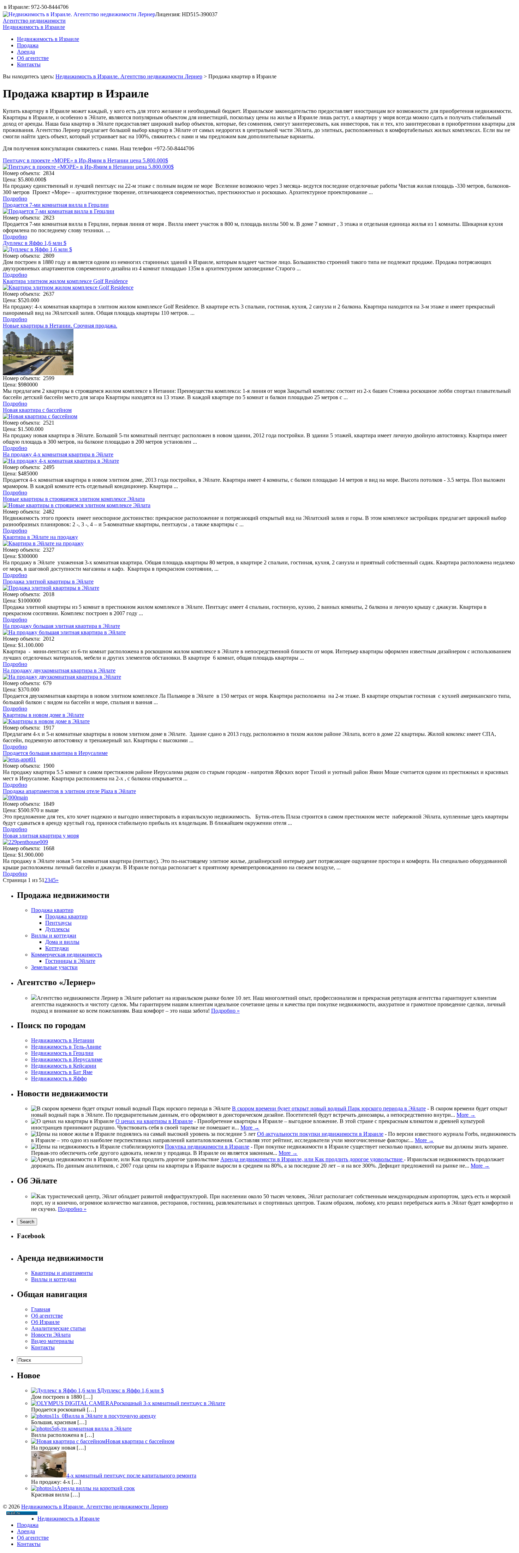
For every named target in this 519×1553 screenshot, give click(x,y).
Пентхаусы (58, 923)
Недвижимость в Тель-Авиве (66, 1047)
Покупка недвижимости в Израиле (207, 1147)
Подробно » (225, 1011)
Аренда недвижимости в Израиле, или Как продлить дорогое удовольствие (312, 1159)
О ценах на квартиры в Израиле (154, 1121)
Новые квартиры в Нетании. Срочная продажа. (60, 326)
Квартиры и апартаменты (62, 1273)
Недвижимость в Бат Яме (62, 1072)
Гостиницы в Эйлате (70, 961)
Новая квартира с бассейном (37, 410)
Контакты (29, 64)
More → (466, 1115)
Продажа (27, 45)
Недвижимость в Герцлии (62, 1053)
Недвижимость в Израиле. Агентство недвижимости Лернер (128, 76)
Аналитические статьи (58, 1328)
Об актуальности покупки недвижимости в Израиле (320, 1134)
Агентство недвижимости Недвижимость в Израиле (34, 24)
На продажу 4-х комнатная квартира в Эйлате (58, 454)
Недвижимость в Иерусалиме (66, 1059)
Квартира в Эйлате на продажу (40, 537)
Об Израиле (45, 1322)
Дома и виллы (62, 942)
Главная (40, 1309)
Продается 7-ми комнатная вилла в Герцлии (56, 205)
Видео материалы (52, 1341)
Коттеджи (57, 948)
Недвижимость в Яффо (59, 1078)
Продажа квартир (52, 910)
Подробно (15, 199)
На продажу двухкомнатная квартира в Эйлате (59, 670)
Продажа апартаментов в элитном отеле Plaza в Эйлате (69, 791)
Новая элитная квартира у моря (41, 836)
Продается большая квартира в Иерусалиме (55, 753)
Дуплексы (57, 929)
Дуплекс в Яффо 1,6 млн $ (34, 243)
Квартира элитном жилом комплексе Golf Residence (65, 281)
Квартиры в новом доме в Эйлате (43, 715)
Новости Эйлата (51, 1335)
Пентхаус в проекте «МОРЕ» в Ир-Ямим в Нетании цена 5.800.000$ (85, 160)
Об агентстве (33, 58)
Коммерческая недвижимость (66, 955)
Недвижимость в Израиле (48, 39)
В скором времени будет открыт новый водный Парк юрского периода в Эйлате (329, 1108)
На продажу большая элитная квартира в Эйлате (61, 626)
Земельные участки (54, 967)
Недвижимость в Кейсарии (63, 1066)
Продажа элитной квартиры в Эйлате (48, 581)
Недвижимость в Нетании (62, 1040)
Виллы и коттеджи (53, 936)
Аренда (26, 52)
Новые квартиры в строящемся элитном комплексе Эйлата (74, 499)
